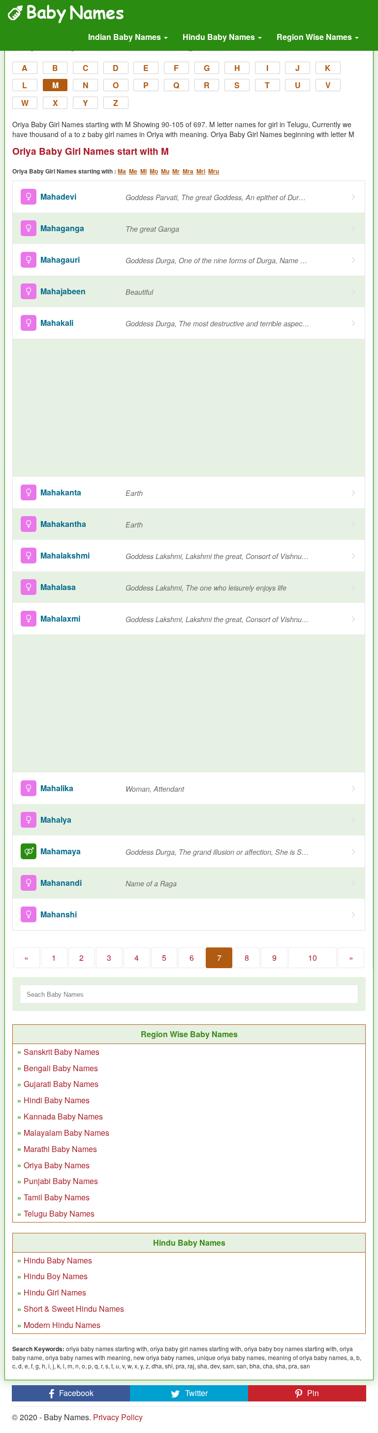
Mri (200, 171)
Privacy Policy (118, 1417)
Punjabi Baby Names (61, 1181)
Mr (176, 171)
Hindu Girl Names (55, 1292)
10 (312, 957)
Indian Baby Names (125, 36)
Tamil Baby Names (57, 1197)
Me (133, 171)
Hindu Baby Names (220, 36)
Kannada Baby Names (63, 1116)
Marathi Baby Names (60, 1148)
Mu (165, 171)
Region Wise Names (315, 36)
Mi (143, 171)
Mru (213, 171)
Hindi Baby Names (57, 1100)
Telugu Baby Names (59, 1213)
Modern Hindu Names (62, 1324)
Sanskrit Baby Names (61, 1051)
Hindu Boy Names (56, 1276)
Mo (154, 171)
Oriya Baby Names (57, 1165)
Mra (188, 171)
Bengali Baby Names (61, 1068)
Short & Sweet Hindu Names (74, 1308)
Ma (122, 171)
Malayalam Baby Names (66, 1132)
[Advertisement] (189, 408)
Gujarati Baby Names (61, 1083)
